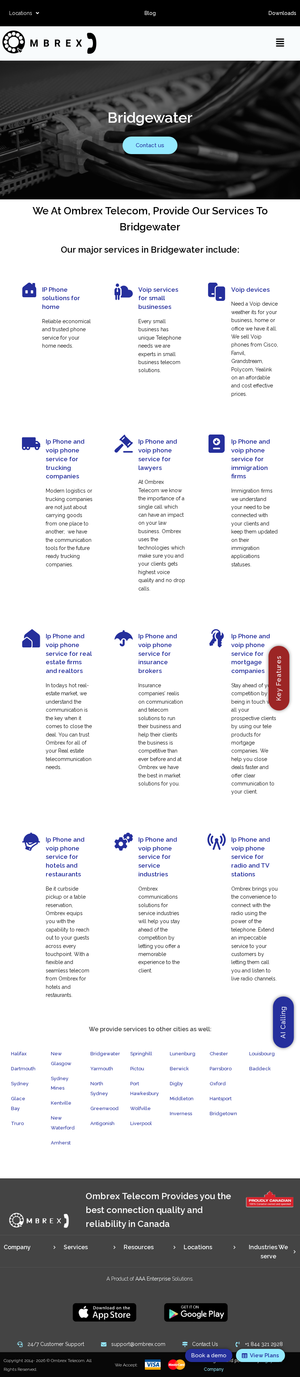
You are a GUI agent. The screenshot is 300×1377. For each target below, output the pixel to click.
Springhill (141, 1053)
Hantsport (221, 1098)
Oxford (218, 1083)
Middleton (182, 1098)
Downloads (282, 13)
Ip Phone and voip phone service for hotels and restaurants (65, 857)
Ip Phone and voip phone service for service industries (157, 857)
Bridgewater (105, 1053)
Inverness (181, 1113)
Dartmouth (23, 1068)
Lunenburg (182, 1053)
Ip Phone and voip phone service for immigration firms (250, 459)
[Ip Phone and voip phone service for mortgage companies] (216, 638)
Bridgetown (223, 1113)
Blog (150, 13)
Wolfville (140, 1108)
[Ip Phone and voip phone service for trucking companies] (31, 444)
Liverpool (141, 1123)
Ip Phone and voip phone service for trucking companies (65, 459)
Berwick (179, 1068)
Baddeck (260, 1068)
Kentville (61, 1103)
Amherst (61, 1142)
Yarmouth (101, 1068)
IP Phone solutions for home (61, 298)
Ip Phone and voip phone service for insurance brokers (157, 653)
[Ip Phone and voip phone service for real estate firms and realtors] (31, 638)
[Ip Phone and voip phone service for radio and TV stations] (216, 842)
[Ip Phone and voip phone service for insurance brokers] (124, 638)
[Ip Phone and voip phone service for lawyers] (124, 444)
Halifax (19, 1053)
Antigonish (102, 1123)
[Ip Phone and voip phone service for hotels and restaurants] (31, 842)
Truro (17, 1123)
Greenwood (104, 1108)
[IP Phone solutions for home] (29, 290)
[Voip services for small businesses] (124, 292)
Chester (219, 1053)
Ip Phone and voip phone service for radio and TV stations (250, 857)
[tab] (30, 1247)
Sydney (20, 1083)
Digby (176, 1083)
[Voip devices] (216, 292)
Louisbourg (262, 1053)
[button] (24, 13)
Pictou (137, 1068)
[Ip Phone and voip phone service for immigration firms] (216, 444)
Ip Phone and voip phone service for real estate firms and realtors (69, 653)
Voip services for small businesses (158, 298)
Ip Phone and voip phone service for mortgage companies (250, 653)
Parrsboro (221, 1068)
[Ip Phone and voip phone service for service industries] (124, 842)
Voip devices (250, 289)
